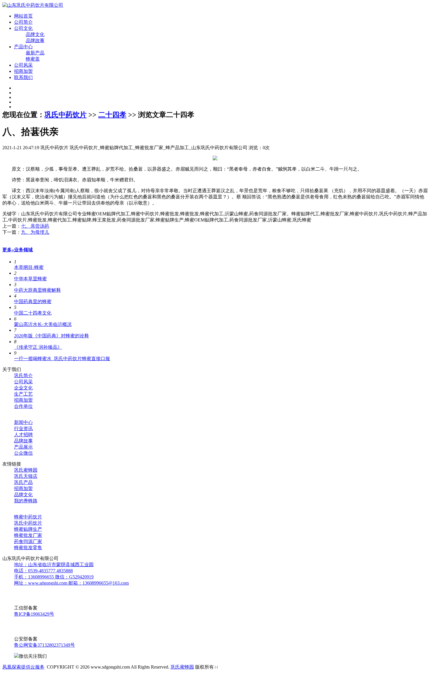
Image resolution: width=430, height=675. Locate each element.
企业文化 (23, 387)
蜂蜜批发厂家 (28, 535)
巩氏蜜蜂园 (25, 470)
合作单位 (23, 406)
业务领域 (23, 249)
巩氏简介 (23, 375)
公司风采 (23, 65)
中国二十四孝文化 (32, 312)
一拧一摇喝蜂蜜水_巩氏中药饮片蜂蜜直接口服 (62, 358)
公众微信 (23, 453)
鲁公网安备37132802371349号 (44, 645)
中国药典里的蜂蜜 (32, 301)
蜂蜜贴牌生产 (28, 529)
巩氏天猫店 (25, 476)
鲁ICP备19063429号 (34, 614)
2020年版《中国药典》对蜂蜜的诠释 (51, 335)
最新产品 (35, 52)
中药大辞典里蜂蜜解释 (37, 290)
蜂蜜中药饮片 (28, 516)
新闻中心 (23, 422)
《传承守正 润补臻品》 (38, 347)
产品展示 (23, 446)
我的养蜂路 (25, 500)
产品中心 (23, 46)
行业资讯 (23, 428)
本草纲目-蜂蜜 (29, 267)
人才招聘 (23, 434)
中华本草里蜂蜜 (30, 278)
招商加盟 (23, 71)
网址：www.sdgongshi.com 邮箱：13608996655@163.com (71, 582)
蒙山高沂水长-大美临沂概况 (43, 324)
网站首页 (23, 15)
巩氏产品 (23, 482)
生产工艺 (23, 393)
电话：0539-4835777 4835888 (43, 570)
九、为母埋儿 (35, 232)
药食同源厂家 (28, 541)
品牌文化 (35, 34)
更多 (8, 249)
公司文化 (23, 28)
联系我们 (23, 77)
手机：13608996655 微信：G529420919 (54, 576)
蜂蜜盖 (33, 58)
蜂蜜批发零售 (28, 547)
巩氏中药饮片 (65, 114)
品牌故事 (35, 40)
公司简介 (23, 22)
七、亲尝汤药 (35, 226)
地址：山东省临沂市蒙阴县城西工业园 (54, 564)
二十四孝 (112, 114)
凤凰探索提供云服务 (23, 666)
